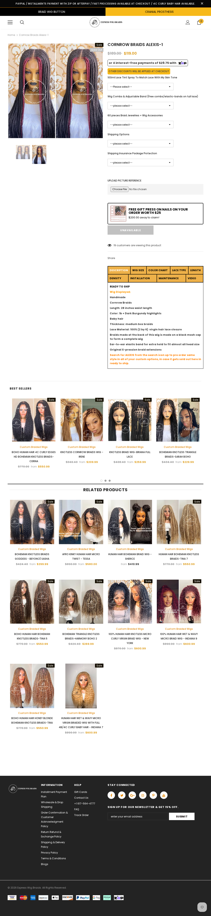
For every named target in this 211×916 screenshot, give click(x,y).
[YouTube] (164, 795)
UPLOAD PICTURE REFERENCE (124, 180)
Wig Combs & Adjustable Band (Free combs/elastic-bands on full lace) (153, 96)
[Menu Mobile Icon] (10, 22)
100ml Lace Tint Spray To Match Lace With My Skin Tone (142, 77)
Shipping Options (118, 134)
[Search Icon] (22, 22)
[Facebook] (111, 795)
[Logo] (105, 22)
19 (115, 245)
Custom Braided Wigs (34, 447)
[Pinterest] (153, 795)
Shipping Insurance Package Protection (132, 153)
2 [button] (105, 481)
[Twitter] (121, 795)
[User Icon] (188, 22)
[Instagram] (143, 795)
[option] (55, 91)
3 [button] (110, 481)
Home (11, 35)
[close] (202, 4)
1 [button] (101, 481)
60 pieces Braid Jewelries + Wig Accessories (135, 115)
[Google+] (132, 795)
